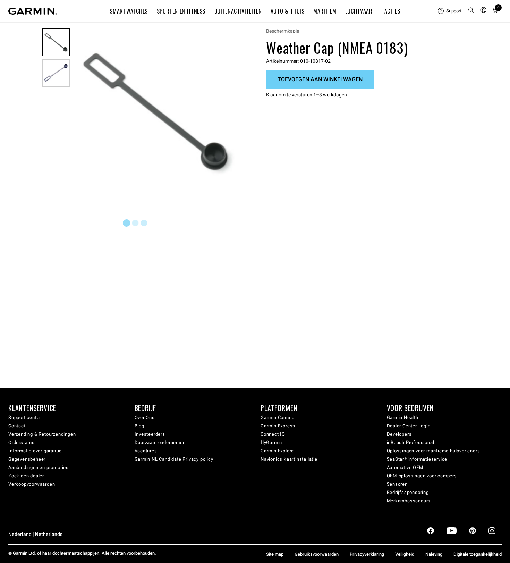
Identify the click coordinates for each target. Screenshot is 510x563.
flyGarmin (271, 442)
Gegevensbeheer (26, 459)
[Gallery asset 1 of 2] (155, 112)
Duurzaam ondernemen (160, 442)
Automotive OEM (405, 467)
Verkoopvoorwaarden (31, 484)
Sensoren (397, 484)
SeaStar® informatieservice (417, 459)
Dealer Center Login (409, 425)
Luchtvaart (360, 11)
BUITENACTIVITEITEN (238, 11)
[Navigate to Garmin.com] (32, 11)
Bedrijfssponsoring (408, 492)
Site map (274, 554)
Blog (139, 425)
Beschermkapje (282, 30)
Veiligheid (404, 554)
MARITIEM (324, 11)
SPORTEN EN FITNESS (181, 11)
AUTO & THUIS (288, 11)
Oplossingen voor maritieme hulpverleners (433, 450)
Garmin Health (402, 417)
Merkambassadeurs (409, 500)
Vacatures (146, 450)
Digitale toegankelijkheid (477, 554)
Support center (24, 417)
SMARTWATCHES (129, 11)
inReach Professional (410, 442)
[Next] (229, 112)
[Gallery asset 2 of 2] (56, 73)
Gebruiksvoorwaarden (317, 554)
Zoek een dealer (26, 475)
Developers (399, 434)
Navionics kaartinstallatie (289, 459)
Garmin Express (278, 425)
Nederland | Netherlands (35, 534)
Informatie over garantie (35, 450)
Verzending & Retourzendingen (42, 434)
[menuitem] (450, 11)
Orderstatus (21, 442)
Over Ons (145, 417)
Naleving (433, 554)
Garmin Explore (277, 450)
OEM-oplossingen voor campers (422, 475)
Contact (17, 425)
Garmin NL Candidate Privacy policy (174, 459)
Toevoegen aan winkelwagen (320, 79)
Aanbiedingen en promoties (38, 467)
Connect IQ (273, 434)
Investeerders (150, 434)
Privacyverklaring (367, 554)
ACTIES (392, 11)
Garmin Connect (278, 417)
